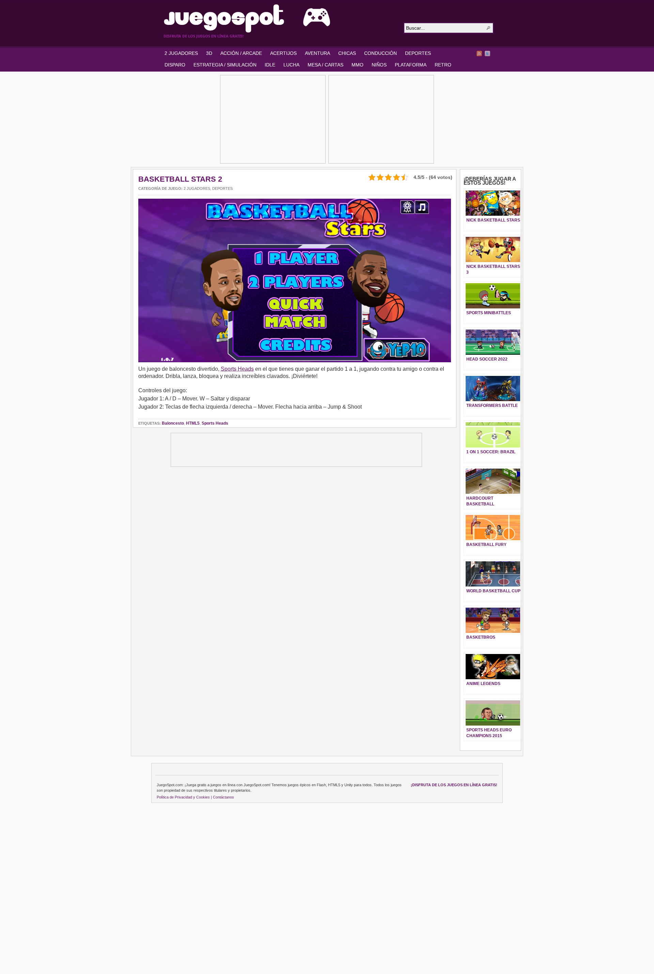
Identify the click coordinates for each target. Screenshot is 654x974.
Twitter (487, 53)
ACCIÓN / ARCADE (241, 53)
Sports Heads (237, 369)
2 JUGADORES (181, 53)
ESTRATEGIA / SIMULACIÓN (224, 64)
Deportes (222, 188)
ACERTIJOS (283, 53)
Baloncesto (173, 423)
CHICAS (347, 53)
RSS (479, 53)
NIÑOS (379, 64)
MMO (357, 64)
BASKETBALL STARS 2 (180, 179)
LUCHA (291, 64)
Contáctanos (223, 797)
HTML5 (193, 423)
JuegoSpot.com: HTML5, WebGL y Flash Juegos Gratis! (279, 18)
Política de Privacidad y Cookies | (184, 797)
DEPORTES (418, 53)
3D (209, 53)
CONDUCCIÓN (380, 53)
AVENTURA (317, 53)
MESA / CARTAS (325, 64)
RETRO (443, 64)
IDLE (270, 64)
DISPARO (175, 64)
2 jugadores (197, 188)
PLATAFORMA (410, 64)
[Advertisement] (273, 119)
